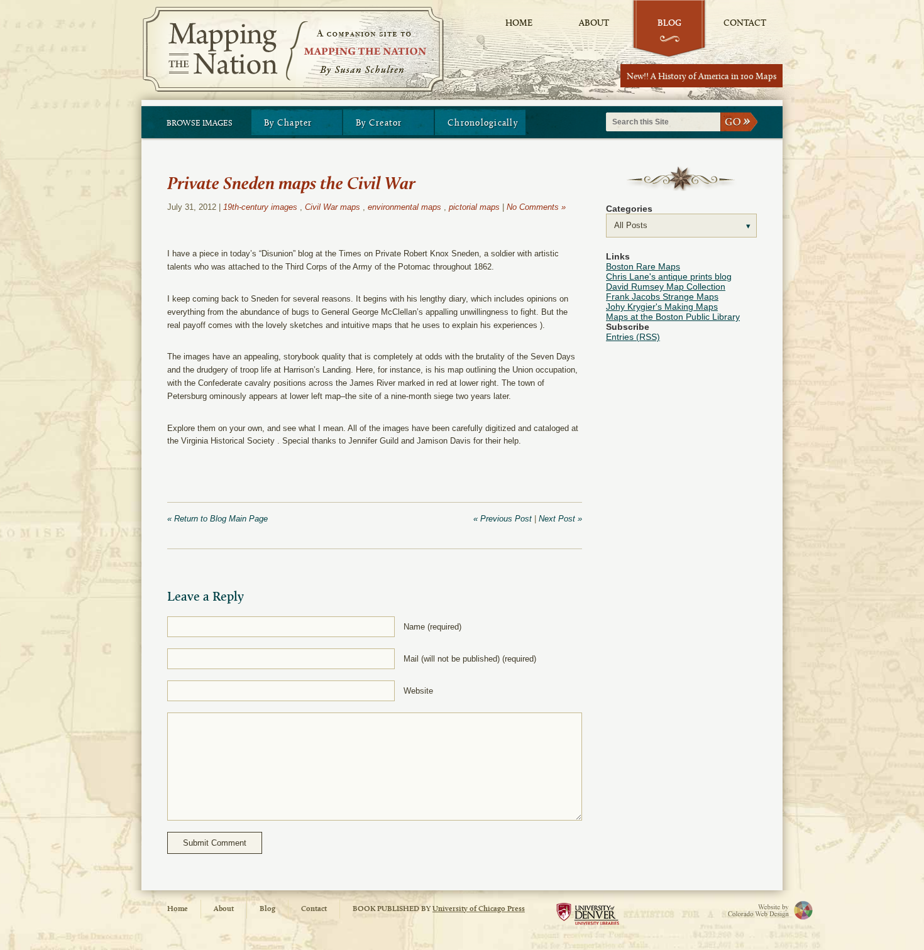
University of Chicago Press (478, 909)
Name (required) (432, 626)
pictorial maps (474, 207)
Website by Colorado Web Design (751, 910)
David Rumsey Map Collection (665, 286)
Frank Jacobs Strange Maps (662, 297)
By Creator (379, 123)
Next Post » (560, 518)
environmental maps (404, 207)
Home (177, 909)
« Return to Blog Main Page (217, 518)
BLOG (669, 23)
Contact (314, 909)
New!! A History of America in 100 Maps (701, 77)
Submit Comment (214, 843)
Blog (267, 909)
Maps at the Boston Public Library (673, 317)
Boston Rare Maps (643, 266)
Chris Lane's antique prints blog (669, 276)
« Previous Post (502, 518)
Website (418, 691)
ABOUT (594, 23)
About (224, 909)
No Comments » (536, 207)
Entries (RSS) (633, 337)
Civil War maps (332, 207)
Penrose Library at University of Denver (587, 917)
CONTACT (744, 23)
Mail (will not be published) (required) (470, 658)
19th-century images (260, 207)
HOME (518, 23)
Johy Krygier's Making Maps (662, 307)
